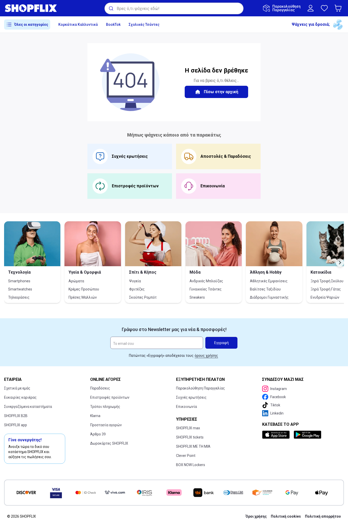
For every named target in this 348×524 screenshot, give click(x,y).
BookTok (113, 24)
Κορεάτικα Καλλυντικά (78, 24)
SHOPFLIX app (15, 425)
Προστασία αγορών (106, 425)
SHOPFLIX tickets (190, 437)
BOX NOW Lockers (190, 465)
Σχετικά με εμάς (17, 388)
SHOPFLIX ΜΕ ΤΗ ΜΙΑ (193, 446)
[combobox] (174, 8)
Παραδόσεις (100, 388)
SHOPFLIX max (188, 428)
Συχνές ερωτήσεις (191, 397)
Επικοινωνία (186, 407)
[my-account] (310, 8)
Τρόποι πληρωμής (105, 407)
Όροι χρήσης (256, 516)
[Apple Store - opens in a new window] (277, 435)
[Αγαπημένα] (324, 8)
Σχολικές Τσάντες (144, 24)
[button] (339, 8)
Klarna (95, 416)
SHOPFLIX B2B (16, 416)
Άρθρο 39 (98, 434)
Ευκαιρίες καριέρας (20, 397)
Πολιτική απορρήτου (323, 516)
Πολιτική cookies (286, 516)
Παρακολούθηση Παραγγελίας (200, 388)
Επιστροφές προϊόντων (109, 397)
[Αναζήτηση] (111, 8)
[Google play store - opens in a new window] (307, 435)
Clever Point (185, 456)
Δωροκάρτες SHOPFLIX (109, 443)
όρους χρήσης (206, 356)
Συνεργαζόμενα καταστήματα (28, 407)
